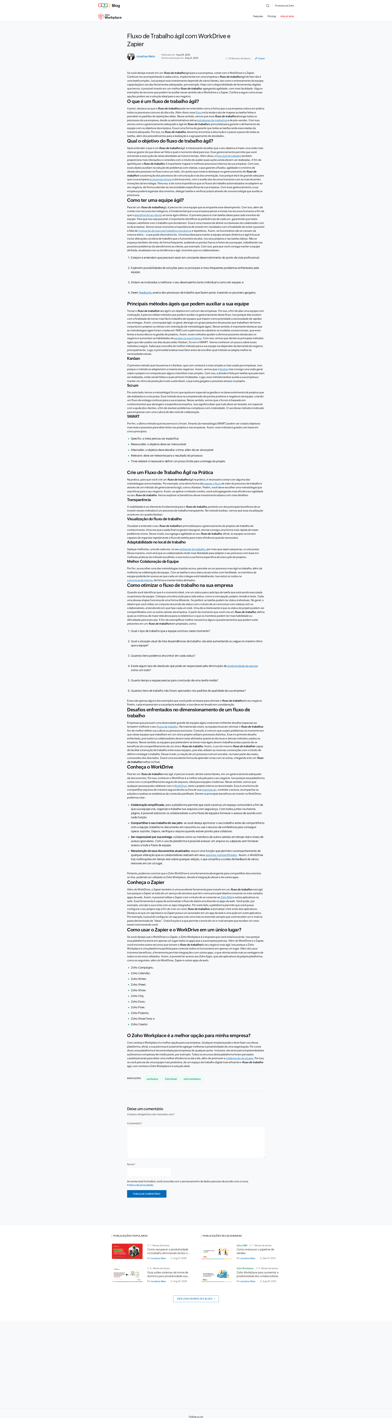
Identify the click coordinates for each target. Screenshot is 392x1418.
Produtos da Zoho (284, 5)
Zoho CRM (242, 1245)
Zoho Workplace (245, 1268)
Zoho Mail (226, 897)
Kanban (224, 369)
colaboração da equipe (239, 1058)
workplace (152, 1079)
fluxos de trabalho (167, 726)
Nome (130, 1164)
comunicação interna (140, 580)
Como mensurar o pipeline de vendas (255, 1251)
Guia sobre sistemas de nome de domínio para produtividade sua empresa (167, 1274)
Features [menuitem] (258, 16)
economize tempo (161, 179)
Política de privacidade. (140, 1185)
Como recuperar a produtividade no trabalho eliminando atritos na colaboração (168, 1251)
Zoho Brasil (171, 1079)
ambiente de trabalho (192, 549)
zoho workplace (192, 1079)
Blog (116, 5)
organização (209, 789)
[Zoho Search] (267, 5)
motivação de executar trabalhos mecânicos (164, 230)
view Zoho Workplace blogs (195, 1299)
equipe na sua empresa (188, 338)
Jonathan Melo (145, 56)
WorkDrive (180, 785)
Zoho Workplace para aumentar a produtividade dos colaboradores (258, 1274)
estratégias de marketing (212, 120)
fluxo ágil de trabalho (228, 155)
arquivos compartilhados (221, 855)
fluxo (199, 112)
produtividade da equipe (242, 666)
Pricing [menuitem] (272, 16)
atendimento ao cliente (148, 215)
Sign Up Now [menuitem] (287, 16)
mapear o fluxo (212, 483)
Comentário (134, 1123)
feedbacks (145, 292)
